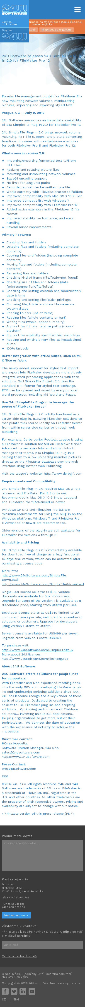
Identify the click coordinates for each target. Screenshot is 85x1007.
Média (16, 974)
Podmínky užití (33, 974)
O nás (6, 974)
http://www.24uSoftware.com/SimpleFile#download (43, 584)
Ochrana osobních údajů (19, 956)
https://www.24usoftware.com (26, 756)
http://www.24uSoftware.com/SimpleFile (34, 575)
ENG (16, 999)
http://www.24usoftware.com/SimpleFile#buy (37, 650)
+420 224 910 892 (18, 897)
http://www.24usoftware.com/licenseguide (35, 658)
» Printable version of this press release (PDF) (38, 813)
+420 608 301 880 (13, 907)
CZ (4, 999)
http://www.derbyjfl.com (63, 473)
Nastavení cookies (15, 976)
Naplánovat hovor (16, 915)
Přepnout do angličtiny (56, 29)
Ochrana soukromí (59, 974)
